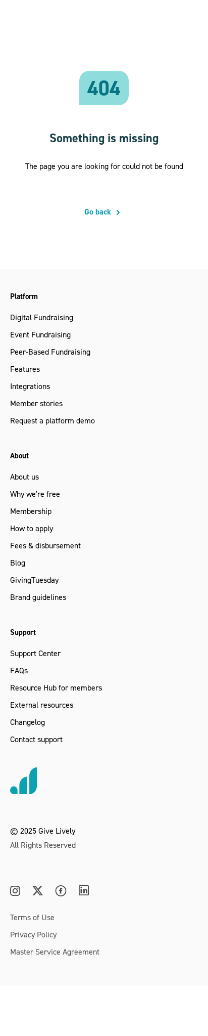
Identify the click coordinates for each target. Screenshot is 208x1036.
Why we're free (35, 494)
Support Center (35, 653)
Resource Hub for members (56, 687)
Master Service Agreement (54, 951)
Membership (30, 511)
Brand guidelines (38, 597)
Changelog (27, 722)
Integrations (30, 386)
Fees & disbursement (45, 545)
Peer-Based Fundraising (50, 352)
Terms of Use (32, 917)
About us (24, 476)
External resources (41, 705)
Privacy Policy (33, 934)
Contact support (36, 739)
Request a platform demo (52, 420)
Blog (17, 562)
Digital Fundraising (41, 317)
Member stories (36, 403)
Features (25, 369)
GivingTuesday (34, 580)
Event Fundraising (40, 334)
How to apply (31, 528)
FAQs (19, 670)
